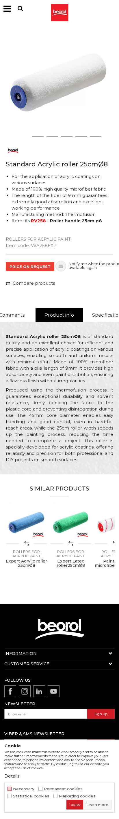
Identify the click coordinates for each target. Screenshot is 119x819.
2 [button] (38, 136)
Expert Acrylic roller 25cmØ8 (26, 563)
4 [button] (66, 136)
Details (11, 776)
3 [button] (52, 136)
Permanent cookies (63, 789)
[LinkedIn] (39, 691)
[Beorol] (13, 150)
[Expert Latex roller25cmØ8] (70, 523)
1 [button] (23, 136)
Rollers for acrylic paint (38, 239)
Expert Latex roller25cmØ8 (71, 563)
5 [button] (81, 136)
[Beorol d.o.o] (59, 8)
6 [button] (95, 136)
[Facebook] (10, 691)
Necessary (23, 789)
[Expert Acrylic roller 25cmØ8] (26, 523)
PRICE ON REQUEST (30, 266)
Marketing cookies (77, 796)
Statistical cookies (31, 796)
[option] (59, 84)
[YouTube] (53, 691)
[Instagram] (24, 691)
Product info (59, 315)
